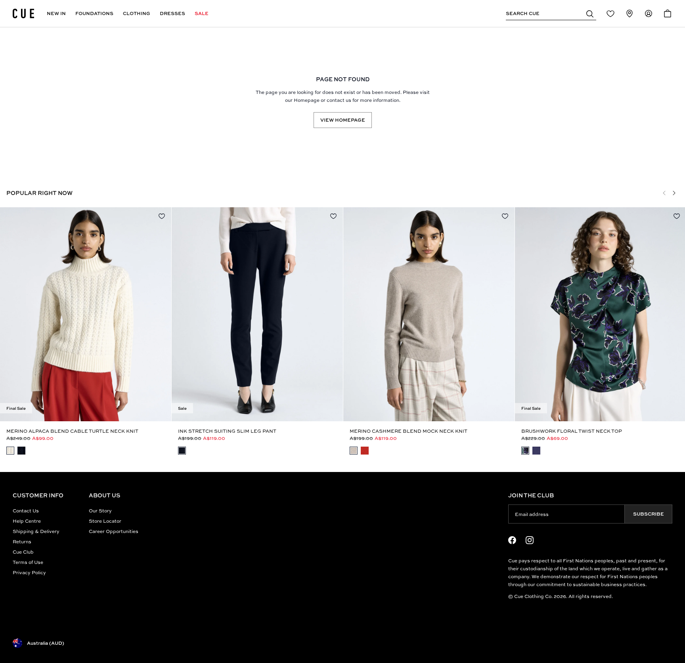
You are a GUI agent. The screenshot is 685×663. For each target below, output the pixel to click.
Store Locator (105, 521)
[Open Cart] (667, 13)
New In (56, 13)
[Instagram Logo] (530, 540)
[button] (590, 13)
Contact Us (26, 510)
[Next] (674, 193)
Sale (202, 13)
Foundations (94, 13)
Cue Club (23, 551)
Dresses (172, 13)
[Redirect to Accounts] (648, 13)
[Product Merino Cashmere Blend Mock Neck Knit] (429, 314)
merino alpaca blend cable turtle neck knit (72, 431)
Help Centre (27, 521)
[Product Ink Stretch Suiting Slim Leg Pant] (257, 314)
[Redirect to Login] (610, 13)
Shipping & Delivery (36, 531)
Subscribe (648, 513)
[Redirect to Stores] (629, 13)
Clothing (136, 13)
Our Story (100, 510)
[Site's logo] (23, 13)
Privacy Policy (29, 572)
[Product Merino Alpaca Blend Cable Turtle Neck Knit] (85, 314)
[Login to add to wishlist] (161, 216)
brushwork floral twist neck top (571, 431)
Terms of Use (28, 562)
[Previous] (664, 193)
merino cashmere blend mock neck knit (408, 431)
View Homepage (342, 120)
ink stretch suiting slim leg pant (227, 431)
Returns (22, 541)
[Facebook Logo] (512, 540)
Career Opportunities (113, 531)
